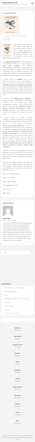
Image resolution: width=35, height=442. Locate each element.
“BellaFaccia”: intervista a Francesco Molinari (17, 298)
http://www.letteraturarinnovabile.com (13, 125)
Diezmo (7, 309)
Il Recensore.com (9, 2)
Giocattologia (9, 306)
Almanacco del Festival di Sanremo (14, 288)
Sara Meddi (7, 40)
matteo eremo (22, 35)
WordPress (26, 437)
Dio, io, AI (7, 302)
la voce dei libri (6, 35)
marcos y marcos (15, 35)
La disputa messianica (11, 291)
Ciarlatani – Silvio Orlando (12, 313)
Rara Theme (13, 437)
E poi (6, 295)
